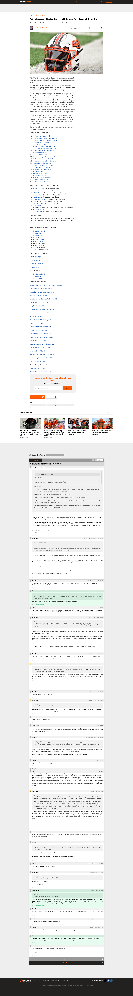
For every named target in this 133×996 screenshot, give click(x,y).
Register (103, 1)
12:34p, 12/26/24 (100, 725)
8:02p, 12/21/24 (100, 607)
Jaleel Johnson (36, 260)
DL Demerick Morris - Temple (43, 165)
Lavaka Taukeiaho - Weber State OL (42, 327)
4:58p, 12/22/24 (100, 700)
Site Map (60, 980)
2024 (68, 405)
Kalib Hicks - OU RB (36, 323)
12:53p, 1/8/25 (100, 872)
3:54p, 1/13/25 (100, 927)
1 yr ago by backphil (47, 464)
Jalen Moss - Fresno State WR (39, 295)
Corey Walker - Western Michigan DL (42, 337)
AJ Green (38, 205)
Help (43, 980)
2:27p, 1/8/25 (100, 908)
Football (39, 2)
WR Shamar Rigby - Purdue (42, 163)
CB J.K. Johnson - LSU (40, 155)
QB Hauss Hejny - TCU (40, 171)
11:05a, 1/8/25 (100, 863)
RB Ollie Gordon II (39, 274)
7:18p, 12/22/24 (100, 717)
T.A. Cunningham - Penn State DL (41, 358)
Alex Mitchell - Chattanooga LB (40, 334)
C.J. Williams (39, 233)
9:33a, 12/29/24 (100, 760)
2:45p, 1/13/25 (100, 918)
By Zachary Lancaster (40, 27)
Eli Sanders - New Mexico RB (39, 313)
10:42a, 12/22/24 (100, 653)
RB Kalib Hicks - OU (39, 144)
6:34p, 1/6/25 (100, 771)
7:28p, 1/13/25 (100, 935)
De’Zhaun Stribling (41, 199)
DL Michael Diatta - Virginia (42, 169)
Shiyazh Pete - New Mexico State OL (42, 372)
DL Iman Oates (34, 267)
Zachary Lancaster (74, 436)
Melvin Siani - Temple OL (38, 330)
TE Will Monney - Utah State (42, 167)
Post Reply (35, 460)
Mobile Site (65, 980)
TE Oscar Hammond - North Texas (44, 159)
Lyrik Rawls (38, 191)
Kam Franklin (38, 203)
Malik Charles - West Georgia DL (41, 320)
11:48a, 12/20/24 (100, 538)
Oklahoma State (61, 405)
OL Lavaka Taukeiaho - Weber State (45, 138)
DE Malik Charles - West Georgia (44, 146)
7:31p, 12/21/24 (100, 590)
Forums (34, 2)
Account (38, 980)
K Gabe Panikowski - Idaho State (43, 150)
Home (34, 980)
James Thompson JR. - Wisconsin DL (42, 344)
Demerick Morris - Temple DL (40, 368)
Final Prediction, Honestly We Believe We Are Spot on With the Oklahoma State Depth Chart (54, 433)
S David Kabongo (35, 257)
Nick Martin (39, 276)
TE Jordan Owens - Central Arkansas (45, 140)
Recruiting (68, 2)
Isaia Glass (38, 195)
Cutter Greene (40, 245)
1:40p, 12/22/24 (100, 663)
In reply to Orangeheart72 (91, 737)
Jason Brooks (39, 189)
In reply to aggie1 (93, 927)
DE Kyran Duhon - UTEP (41, 153)
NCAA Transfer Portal (35, 405)
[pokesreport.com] (25, 2)
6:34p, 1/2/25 (100, 768)
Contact (47, 980)
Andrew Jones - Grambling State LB (42, 309)
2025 (72, 405)
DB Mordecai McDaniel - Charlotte (44, 161)
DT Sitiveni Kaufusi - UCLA (42, 175)
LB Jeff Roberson (38, 211)
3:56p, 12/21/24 (100, 580)
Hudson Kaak (38, 197)
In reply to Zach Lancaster (91, 580)
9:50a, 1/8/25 (100, 842)
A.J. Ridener (39, 241)
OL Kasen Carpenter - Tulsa (42, 136)
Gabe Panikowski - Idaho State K (40, 347)
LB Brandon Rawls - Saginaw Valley (44, 148)
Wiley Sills (38, 235)
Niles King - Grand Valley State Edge (42, 292)
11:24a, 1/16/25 (100, 946)
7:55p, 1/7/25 (100, 832)
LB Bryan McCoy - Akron (41, 142)
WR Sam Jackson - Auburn (41, 173)
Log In (99, 1)
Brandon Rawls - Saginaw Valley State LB (43, 299)
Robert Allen (25, 437)
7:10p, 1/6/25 (100, 791)
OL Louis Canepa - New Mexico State (45, 157)
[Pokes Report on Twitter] (105, 980)
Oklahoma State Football (37, 16)
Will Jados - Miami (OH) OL (39, 316)
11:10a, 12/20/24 (100, 467)
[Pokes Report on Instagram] (111, 980)
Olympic (62, 2)
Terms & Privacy (53, 980)
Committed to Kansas (50, 191)
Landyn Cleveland (37, 264)
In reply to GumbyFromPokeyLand (89, 538)
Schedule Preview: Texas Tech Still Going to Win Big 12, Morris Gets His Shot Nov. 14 (30, 433)
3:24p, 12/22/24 (100, 691)
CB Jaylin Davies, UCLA (40, 180)
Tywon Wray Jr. (40, 209)
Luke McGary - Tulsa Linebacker (41, 288)
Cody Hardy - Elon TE (37, 306)
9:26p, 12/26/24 (100, 737)
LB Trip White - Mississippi (42, 182)
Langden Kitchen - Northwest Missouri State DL (46, 285)
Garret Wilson (40, 239)
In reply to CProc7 (92, 617)
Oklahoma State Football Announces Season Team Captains (77, 432)
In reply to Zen (94, 791)
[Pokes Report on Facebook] (108, 980)
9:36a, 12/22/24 (100, 617)
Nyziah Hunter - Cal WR (38, 340)
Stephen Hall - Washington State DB (42, 354)
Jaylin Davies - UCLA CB (37, 351)
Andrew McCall (40, 231)
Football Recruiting (51, 405)
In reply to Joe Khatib (92, 691)
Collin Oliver (39, 278)
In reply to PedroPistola (91, 590)
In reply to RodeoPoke (91, 467)
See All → (110, 412)
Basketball (51, 2)
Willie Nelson (38, 193)
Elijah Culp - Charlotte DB (38, 361)
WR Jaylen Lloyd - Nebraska (42, 178)
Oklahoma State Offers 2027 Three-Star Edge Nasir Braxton (102, 432)
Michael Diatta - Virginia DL (39, 302)
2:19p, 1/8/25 (100, 890)
